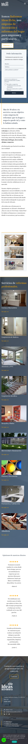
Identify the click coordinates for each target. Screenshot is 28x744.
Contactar (14, 676)
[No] (26, 738)
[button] (3, 740)
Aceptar (14, 741)
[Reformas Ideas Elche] (4, 4)
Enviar (14, 93)
